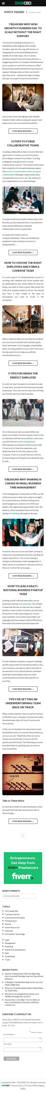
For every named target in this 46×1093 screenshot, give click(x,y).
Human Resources (12, 927)
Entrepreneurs (11, 921)
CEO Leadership (11, 911)
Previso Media (31, 1085)
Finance (8, 924)
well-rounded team (27, 441)
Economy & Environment (15, 918)
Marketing (9, 946)
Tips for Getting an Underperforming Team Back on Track (23, 703)
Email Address (22, 1034)
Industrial (9, 931)
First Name (22, 1044)
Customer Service (12, 914)
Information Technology (15, 934)
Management (10, 943)
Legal (7, 940)
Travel (7, 960)
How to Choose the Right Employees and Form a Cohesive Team (23, 266)
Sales (7, 953)
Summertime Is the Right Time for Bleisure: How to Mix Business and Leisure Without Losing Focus (22, 1002)
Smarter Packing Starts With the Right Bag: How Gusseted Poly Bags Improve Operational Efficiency (24, 976)
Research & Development (15, 950)
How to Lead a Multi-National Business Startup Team (23, 590)
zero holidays (14, 513)
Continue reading (23, 131)
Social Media (10, 956)
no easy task (25, 604)
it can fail (27, 178)
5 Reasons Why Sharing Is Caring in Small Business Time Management (23, 483)
